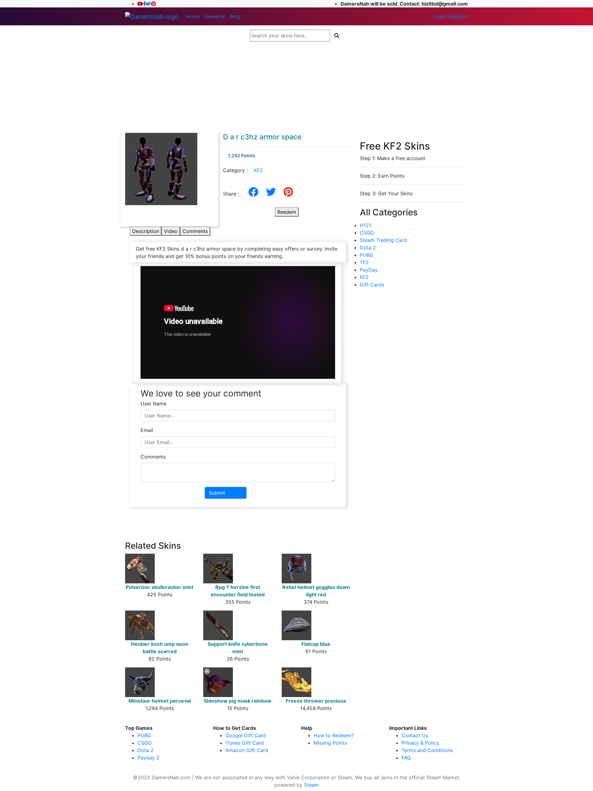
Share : (233, 194)
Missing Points (330, 743)
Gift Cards (372, 284)
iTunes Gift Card (244, 743)
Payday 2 (148, 758)
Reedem (286, 212)
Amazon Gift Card (246, 750)
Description (145, 231)
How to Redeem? (333, 735)
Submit (217, 493)
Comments (195, 231)
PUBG (366, 255)
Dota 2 (368, 247)
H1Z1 (365, 225)
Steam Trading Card (383, 240)
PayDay (369, 270)
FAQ (406, 758)
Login (440, 16)
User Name (153, 403)
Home (193, 16)
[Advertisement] (296, 87)
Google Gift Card (245, 735)
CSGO (367, 233)
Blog (235, 16)
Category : (243, 170)
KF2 (258, 170)
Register (458, 16)
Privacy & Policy (420, 743)
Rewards (215, 16)
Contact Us (415, 735)
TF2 (364, 262)
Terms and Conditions (427, 750)
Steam (311, 785)
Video (171, 231)
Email (147, 430)
